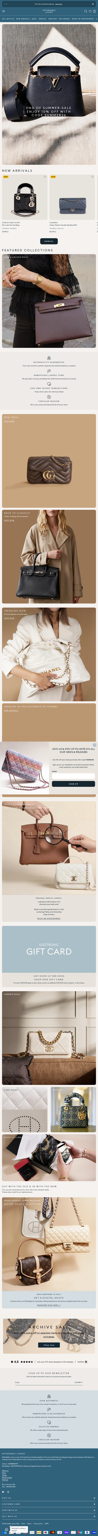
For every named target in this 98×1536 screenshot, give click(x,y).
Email (54, 771)
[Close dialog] (94, 745)
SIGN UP (73, 784)
